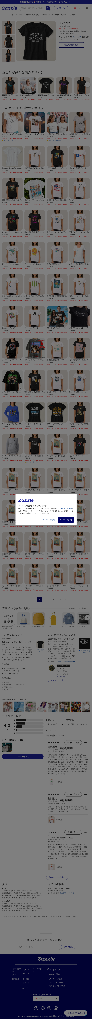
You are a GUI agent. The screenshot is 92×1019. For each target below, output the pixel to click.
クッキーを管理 (48, 520)
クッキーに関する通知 (64, 509)
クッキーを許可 (65, 520)
